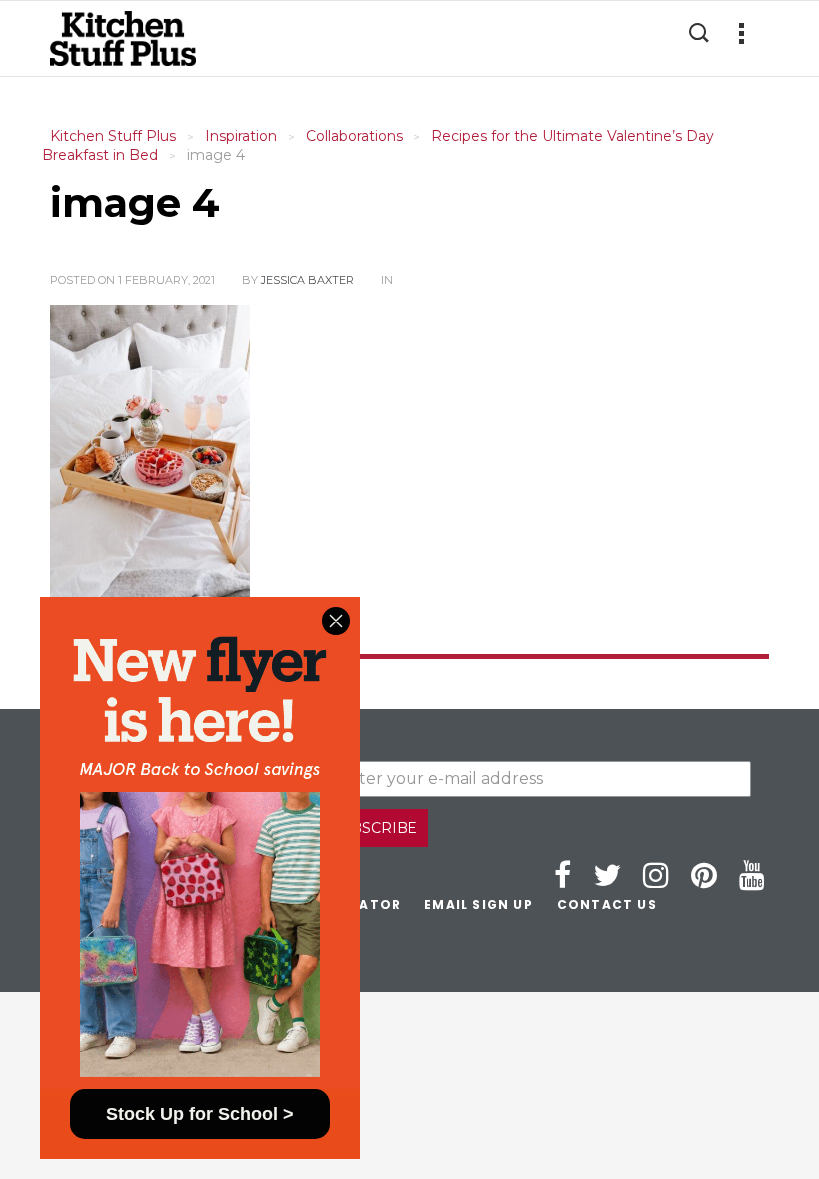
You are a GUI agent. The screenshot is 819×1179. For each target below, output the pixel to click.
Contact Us (607, 904)
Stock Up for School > (200, 1114)
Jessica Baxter (307, 280)
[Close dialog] (336, 621)
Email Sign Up (478, 904)
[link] (200, 843)
